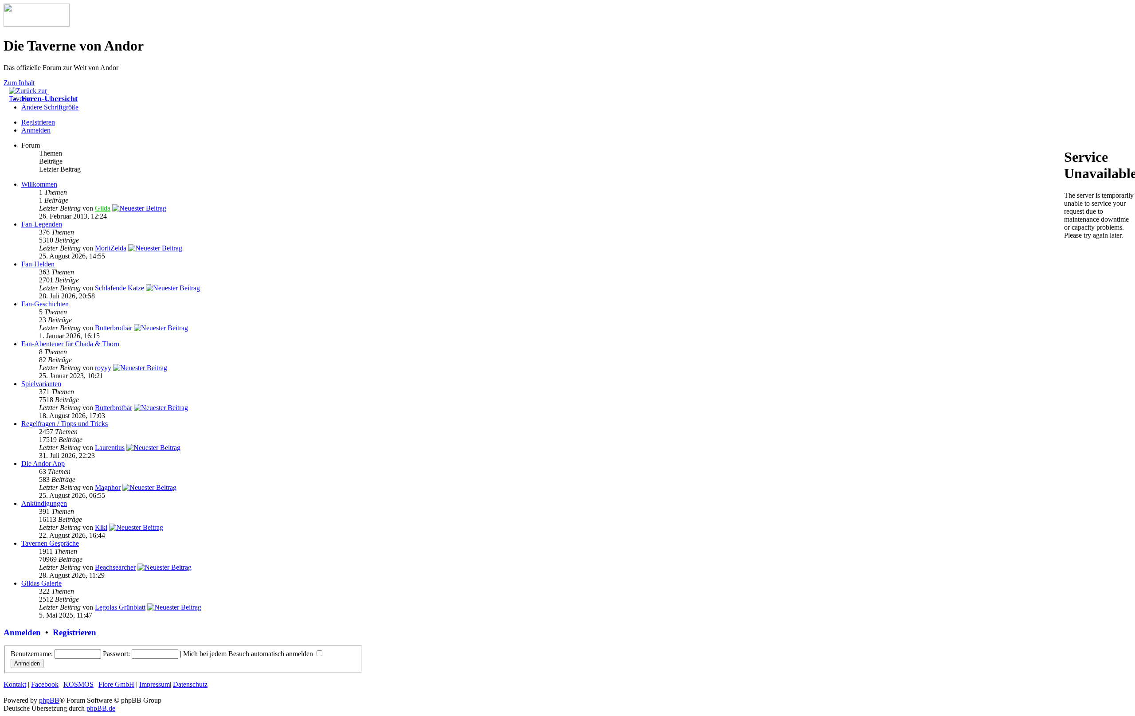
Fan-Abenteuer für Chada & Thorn (70, 344)
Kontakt (15, 684)
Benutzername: (32, 653)
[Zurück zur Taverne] (31, 98)
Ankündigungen (44, 503)
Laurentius (110, 447)
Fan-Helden (38, 264)
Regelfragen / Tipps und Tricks (64, 423)
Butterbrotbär (113, 328)
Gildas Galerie (41, 583)
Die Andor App (43, 463)
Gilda (102, 208)
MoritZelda (110, 248)
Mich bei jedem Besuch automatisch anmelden (249, 653)
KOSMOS (78, 684)
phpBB (49, 700)
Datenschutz (190, 684)
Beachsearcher (115, 567)
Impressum (154, 684)
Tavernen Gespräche (50, 543)
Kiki (101, 527)
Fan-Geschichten (45, 304)
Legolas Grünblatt (120, 607)
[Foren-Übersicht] (37, 24)
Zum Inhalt (19, 82)
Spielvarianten (41, 383)
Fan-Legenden (41, 224)
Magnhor (108, 487)
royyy (103, 368)
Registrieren (74, 632)
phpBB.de (100, 708)
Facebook (45, 684)
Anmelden (36, 130)
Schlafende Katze (119, 288)
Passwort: (116, 653)
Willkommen (39, 184)
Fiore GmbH (116, 684)
